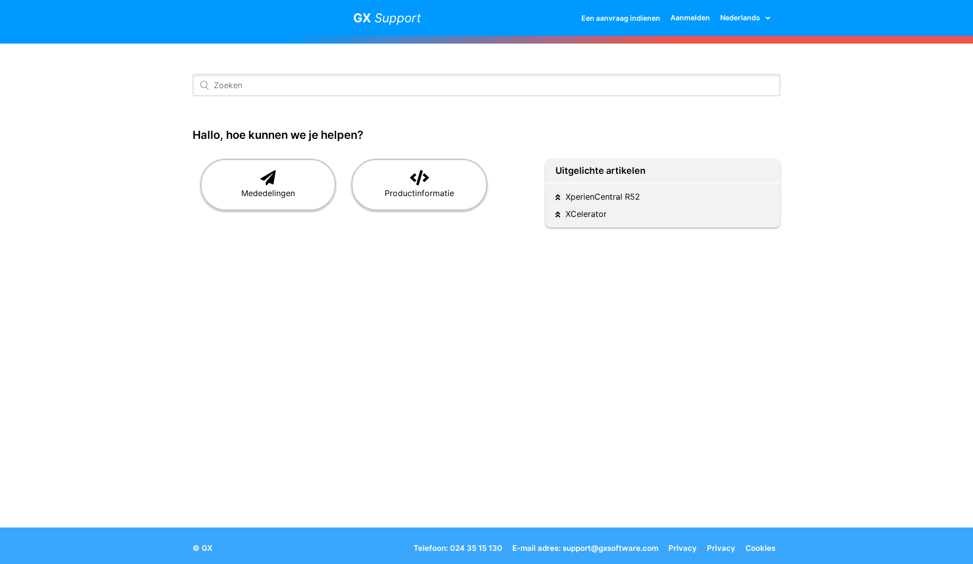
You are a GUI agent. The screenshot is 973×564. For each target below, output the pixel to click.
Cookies (760, 548)
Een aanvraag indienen (620, 18)
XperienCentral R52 (603, 197)
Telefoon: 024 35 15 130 (458, 548)
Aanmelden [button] (690, 17)
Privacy (682, 548)
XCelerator (586, 214)
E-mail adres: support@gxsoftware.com (585, 548)
